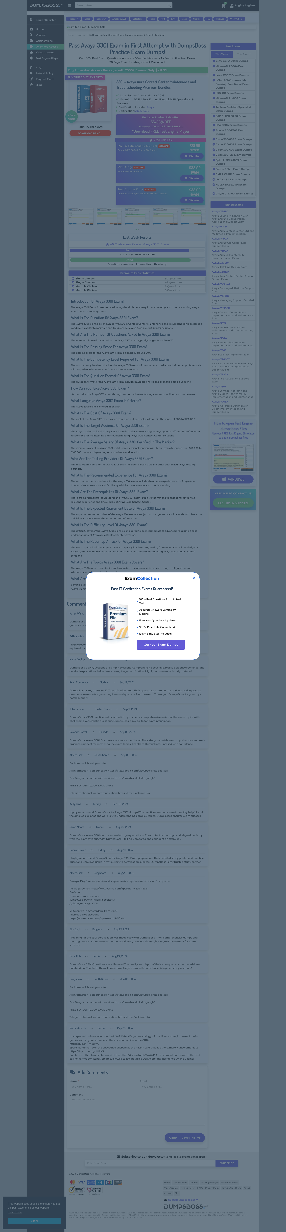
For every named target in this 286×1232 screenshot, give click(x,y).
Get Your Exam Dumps (161, 644)
